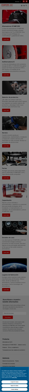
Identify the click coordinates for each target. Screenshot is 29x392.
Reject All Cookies (14, 385)
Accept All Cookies (14, 381)
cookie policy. (14, 377)
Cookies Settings (14, 389)
